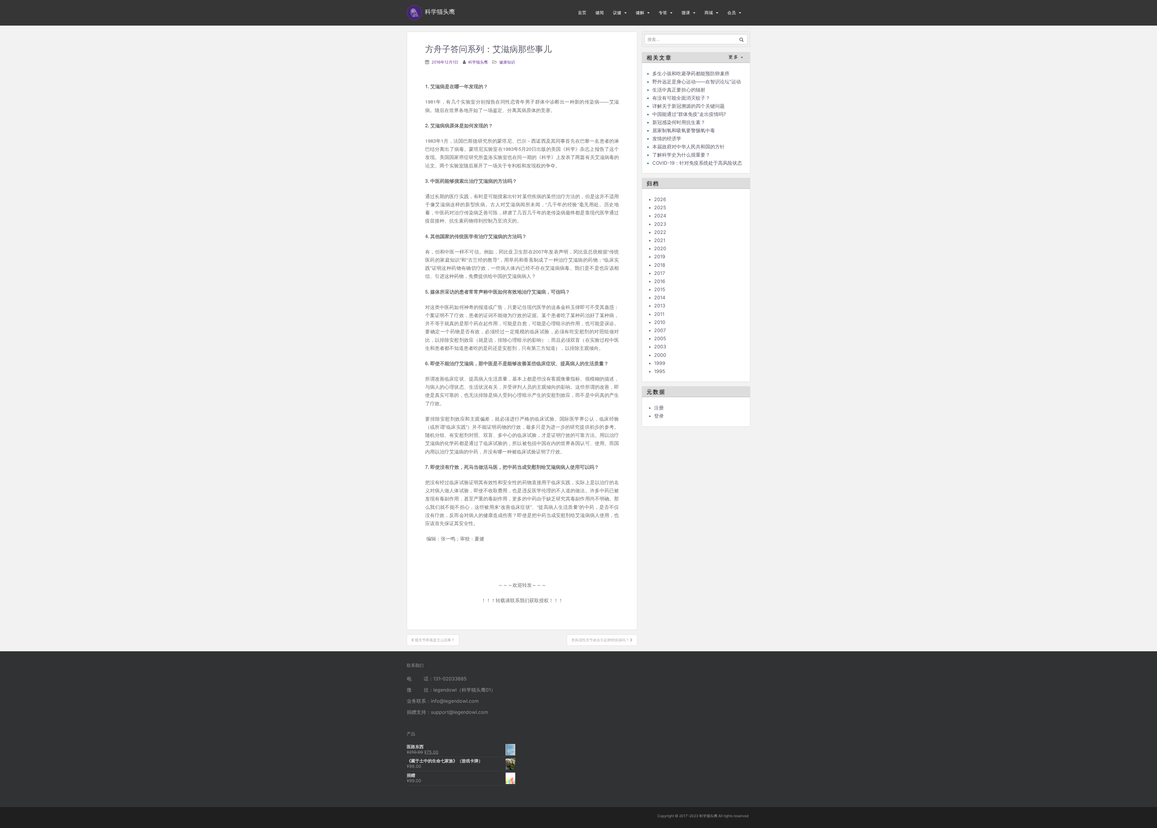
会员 (731, 12)
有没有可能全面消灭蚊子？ (681, 98)
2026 (660, 199)
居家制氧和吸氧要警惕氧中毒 (683, 130)
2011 (659, 314)
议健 (617, 12)
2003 (660, 347)
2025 (660, 207)
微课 (686, 12)
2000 (660, 355)
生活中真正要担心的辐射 (678, 90)
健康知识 (507, 62)
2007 (660, 330)
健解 (640, 12)
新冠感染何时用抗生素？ (678, 122)
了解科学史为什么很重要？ (681, 155)
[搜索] (742, 39)
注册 (659, 408)
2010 (659, 322)
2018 (659, 265)
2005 (660, 338)
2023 (660, 224)
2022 (660, 232)
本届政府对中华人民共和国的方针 (688, 147)
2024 (660, 216)
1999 (659, 363)
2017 (659, 273)
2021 (659, 240)
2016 (659, 281)
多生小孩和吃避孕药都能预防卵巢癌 (690, 73)
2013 (659, 306)
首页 (582, 12)
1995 (659, 371)
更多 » (736, 57)
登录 (659, 416)
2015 (659, 289)
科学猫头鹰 (478, 62)
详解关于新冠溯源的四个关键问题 (688, 106)
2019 (659, 257)
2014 (659, 297)
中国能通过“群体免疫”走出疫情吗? (689, 114)
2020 (660, 248)
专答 (663, 12)
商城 (708, 12)
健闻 (599, 12)
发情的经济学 (666, 138)
